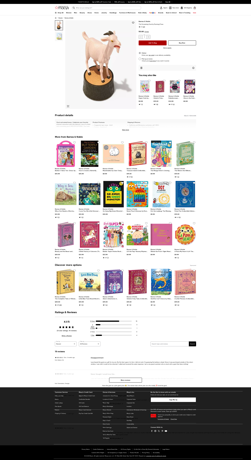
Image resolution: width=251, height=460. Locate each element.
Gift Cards (81, 403)
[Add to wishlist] (133, 22)
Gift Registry (106, 438)
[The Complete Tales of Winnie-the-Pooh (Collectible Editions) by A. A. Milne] (65, 282)
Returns (57, 410)
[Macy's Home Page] (62, 8)
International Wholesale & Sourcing (136, 410)
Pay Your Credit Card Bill (86, 413)
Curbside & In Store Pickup (110, 396)
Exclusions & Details (163, 419)
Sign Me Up (173, 400)
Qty (144, 35)
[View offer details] (167, 68)
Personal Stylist (107, 417)
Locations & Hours (108, 399)
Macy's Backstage (108, 406)
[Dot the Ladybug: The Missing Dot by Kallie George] (161, 194)
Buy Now (182, 43)
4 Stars (92, 325)
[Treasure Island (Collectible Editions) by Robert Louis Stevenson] (137, 154)
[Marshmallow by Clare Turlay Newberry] (113, 154)
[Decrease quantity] (141, 37)
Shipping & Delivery (60, 413)
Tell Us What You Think (109, 434)
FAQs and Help (59, 396)
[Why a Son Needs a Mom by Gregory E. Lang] (65, 194)
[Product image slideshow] (100, 64)
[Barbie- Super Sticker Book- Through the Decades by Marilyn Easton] (113, 234)
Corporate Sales (131, 399)
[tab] (59, 25)
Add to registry (167, 47)
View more (125, 130)
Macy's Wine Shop (108, 413)
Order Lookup (59, 403)
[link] (145, 100)
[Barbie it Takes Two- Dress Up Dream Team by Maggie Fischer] (65, 154)
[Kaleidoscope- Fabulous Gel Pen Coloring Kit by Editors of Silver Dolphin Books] (175, 86)
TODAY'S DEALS (83, 2)
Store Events (106, 424)
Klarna (56, 399)
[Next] (193, 86)
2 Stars (92, 332)
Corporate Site (131, 403)
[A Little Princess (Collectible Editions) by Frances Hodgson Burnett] (185, 282)
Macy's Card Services (85, 410)
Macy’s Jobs (130, 413)
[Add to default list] (149, 81)
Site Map (129, 420)
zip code (151, 55)
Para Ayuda (58, 406)
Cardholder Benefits (84, 399)
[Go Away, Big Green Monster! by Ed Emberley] (113, 194)
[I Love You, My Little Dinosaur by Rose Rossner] (89, 194)
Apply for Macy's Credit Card (87, 396)
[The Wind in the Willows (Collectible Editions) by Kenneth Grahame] (185, 154)
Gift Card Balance (84, 406)
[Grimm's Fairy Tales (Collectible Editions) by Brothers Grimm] (160, 86)
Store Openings (107, 427)
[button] (95, 64)
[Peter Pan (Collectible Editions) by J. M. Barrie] (185, 194)
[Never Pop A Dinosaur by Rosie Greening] (137, 194)
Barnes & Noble (69, 18)
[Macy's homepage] (55, 18)
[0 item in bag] (194, 8)
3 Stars (92, 328)
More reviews (125, 380)
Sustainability (130, 424)
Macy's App (106, 403)
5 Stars (92, 321)
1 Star (92, 335)
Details (147, 31)
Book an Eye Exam (108, 431)
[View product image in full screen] (68, 106)
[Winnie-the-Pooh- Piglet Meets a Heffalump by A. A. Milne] (161, 234)
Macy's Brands (107, 410)
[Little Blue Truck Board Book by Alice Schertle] (89, 282)
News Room (130, 417)
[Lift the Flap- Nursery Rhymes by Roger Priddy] (137, 234)
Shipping (150, 129)
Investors (129, 406)
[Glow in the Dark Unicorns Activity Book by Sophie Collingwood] (189, 86)
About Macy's (130, 396)
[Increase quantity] (148, 37)
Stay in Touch (106, 420)
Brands (61, 18)
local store (152, 61)
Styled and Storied (132, 427)
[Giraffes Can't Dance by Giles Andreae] (161, 282)
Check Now (174, 419)
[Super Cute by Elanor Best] (145, 86)
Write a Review (67, 336)
